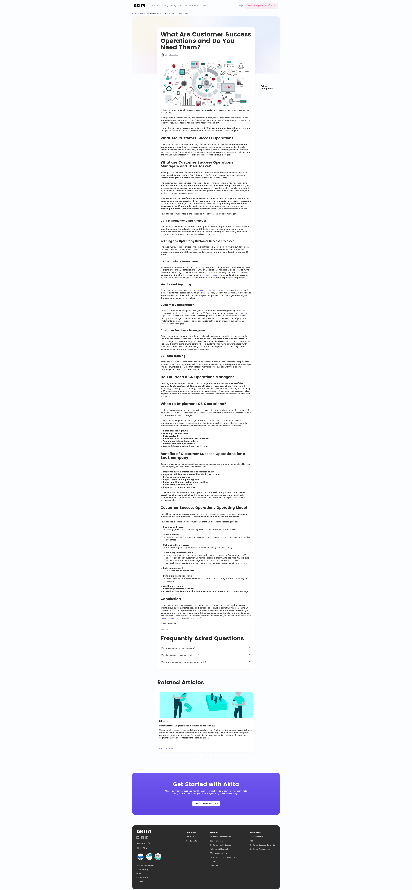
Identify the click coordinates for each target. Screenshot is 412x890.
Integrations (176, 6)
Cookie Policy (142, 878)
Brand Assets (191, 841)
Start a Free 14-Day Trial (206, 803)
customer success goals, (171, 618)
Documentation (192, 6)
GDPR (138, 873)
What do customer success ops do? (178, 648)
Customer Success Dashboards (223, 857)
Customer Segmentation (220, 837)
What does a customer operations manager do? (183, 662)
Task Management (218, 841)
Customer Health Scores (220, 845)
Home (134, 13)
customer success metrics (207, 290)
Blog (139, 13)
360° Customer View (218, 853)
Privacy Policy (142, 869)
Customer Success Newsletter (263, 845)
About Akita (191, 837)
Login (241, 6)
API (204, 6)
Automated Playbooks (219, 849)
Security (139, 882)
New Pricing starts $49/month (262, 6)
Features (155, 6)
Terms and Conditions (145, 865)
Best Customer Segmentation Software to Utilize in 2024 (188, 726)
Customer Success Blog (260, 849)
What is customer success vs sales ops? (180, 655)
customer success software (214, 275)
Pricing (165, 6)
